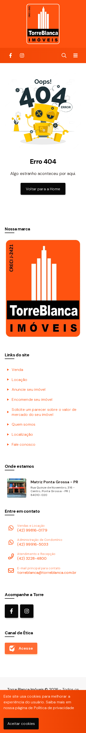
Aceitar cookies (21, 723)
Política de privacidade (54, 707)
